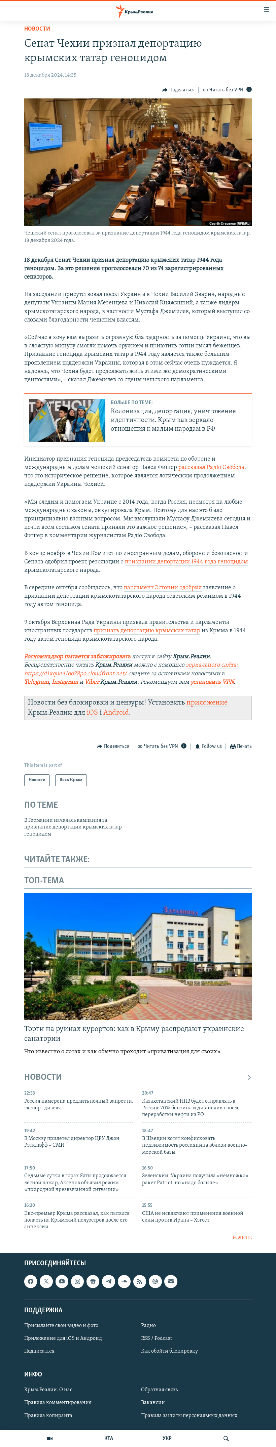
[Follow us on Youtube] (62, 1281)
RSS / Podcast (156, 1338)
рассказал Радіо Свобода (211, 468)
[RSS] (139, 1281)
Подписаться (39, 1351)
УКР (167, 1438)
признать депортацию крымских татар (147, 631)
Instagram (65, 682)
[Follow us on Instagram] (77, 1281)
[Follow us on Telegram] (108, 1281)
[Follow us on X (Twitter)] (46, 1281)
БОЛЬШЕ (242, 1237)
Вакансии (153, 1403)
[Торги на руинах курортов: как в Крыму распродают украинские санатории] (138, 956)
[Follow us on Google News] (93, 1281)
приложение (207, 702)
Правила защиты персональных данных (189, 1415)
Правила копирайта (48, 1415)
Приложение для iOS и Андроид (63, 1338)
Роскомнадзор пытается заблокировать (77, 657)
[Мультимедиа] (50, 1438)
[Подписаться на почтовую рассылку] (170, 1281)
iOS (92, 712)
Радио (148, 1325)
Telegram (36, 682)
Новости (37, 29)
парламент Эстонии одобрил (163, 588)
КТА (108, 1438)
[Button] (178, 90)
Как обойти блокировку (169, 1351)
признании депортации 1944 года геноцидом (186, 562)
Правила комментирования (58, 1403)
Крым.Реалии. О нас (48, 1390)
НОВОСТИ (43, 1077)
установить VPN (212, 682)
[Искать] (226, 1438)
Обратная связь (159, 1390)
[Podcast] (155, 1281)
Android (116, 712)
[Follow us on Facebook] (30, 1281)
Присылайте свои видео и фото (61, 1325)
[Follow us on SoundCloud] (124, 1281)
